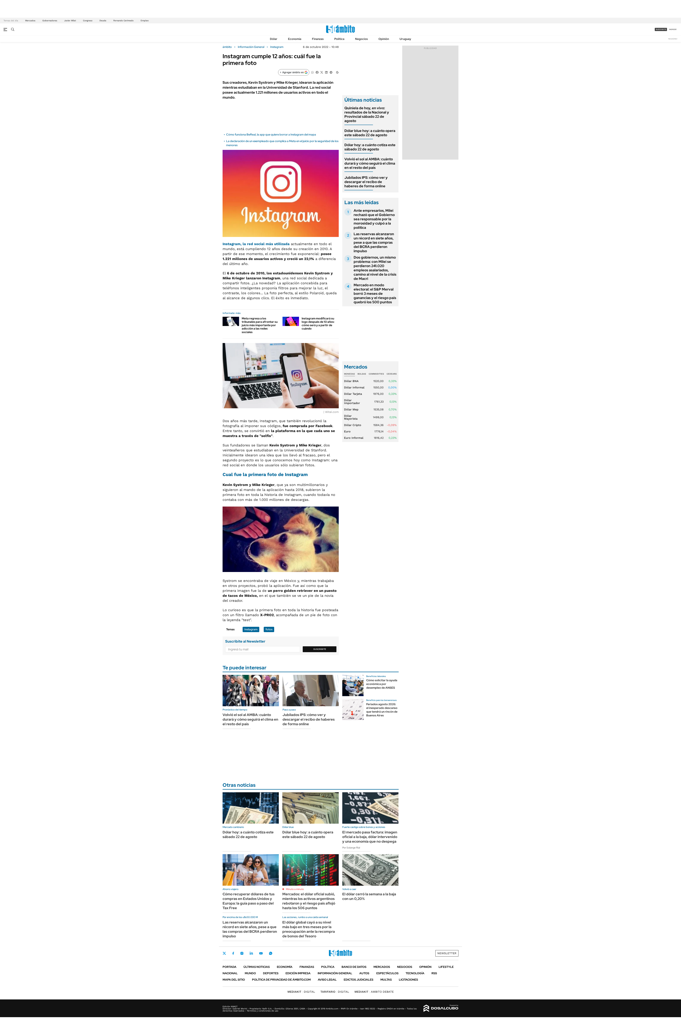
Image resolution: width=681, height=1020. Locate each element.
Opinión (383, 39)
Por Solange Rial (351, 847)
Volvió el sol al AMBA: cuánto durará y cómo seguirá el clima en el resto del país (369, 163)
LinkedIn (251, 953)
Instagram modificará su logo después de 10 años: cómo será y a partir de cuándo (318, 324)
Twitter (224, 953)
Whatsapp (270, 953)
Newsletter (672, 39)
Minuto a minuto (295, 889)
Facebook (233, 953)
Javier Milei (70, 20)
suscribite (661, 29)
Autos (364, 973)
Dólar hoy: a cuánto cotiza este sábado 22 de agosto (369, 147)
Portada (229, 967)
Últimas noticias (256, 967)
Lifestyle (446, 967)
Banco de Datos (354, 967)
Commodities (376, 374)
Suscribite (319, 649)
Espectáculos (387, 973)
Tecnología (415, 973)
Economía (294, 39)
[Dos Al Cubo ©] (440, 1008)
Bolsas (362, 374)
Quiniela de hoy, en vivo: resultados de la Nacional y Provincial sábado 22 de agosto (366, 114)
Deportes (270, 973)
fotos (268, 629)
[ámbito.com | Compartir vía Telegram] (331, 72)
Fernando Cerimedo (123, 20)
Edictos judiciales (358, 980)
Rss (434, 973)
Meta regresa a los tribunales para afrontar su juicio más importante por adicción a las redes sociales (260, 325)
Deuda (102, 20)
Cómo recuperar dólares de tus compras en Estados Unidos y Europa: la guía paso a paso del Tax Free (249, 901)
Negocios (361, 39)
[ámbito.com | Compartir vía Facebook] (317, 72)
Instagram (276, 47)
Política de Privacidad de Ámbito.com (281, 980)
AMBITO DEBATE (374, 991)
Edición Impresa (298, 973)
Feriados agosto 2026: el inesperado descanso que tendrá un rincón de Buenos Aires (381, 709)
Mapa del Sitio (234, 980)
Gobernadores (49, 20)
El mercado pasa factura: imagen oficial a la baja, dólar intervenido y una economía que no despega (369, 837)
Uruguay (405, 39)
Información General (251, 47)
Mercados (30, 20)
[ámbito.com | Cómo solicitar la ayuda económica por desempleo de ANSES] (353, 685)
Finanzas (318, 39)
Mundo (250, 973)
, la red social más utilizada (256, 244)
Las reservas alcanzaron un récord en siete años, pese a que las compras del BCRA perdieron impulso (374, 242)
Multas (386, 980)
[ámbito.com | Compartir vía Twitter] (321, 72)
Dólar (273, 39)
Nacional (230, 973)
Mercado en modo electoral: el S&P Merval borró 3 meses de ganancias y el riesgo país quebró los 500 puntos (375, 293)
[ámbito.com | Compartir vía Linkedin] (326, 72)
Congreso (87, 20)
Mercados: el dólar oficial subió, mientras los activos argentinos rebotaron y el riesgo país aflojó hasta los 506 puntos (308, 901)
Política (339, 39)
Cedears (392, 374)
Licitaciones (408, 980)
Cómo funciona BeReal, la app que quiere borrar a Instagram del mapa (271, 134)
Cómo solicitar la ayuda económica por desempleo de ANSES (381, 684)
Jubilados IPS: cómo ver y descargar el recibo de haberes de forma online (366, 181)
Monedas (349, 374)
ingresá (673, 29)
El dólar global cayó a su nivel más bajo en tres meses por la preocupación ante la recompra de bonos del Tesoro (308, 929)
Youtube (261, 953)
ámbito (227, 47)
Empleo (145, 20)
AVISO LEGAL (327, 980)
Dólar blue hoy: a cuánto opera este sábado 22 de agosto (369, 132)
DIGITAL (301, 991)
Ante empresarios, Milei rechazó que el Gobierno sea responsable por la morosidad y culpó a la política (374, 219)
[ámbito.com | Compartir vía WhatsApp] (312, 72)
